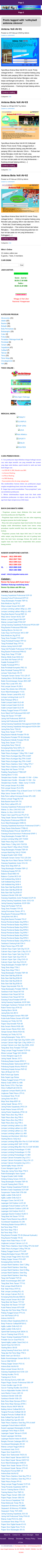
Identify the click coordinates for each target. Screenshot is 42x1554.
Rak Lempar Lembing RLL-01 (12, 1291)
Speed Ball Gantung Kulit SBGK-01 (14, 1332)
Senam (4, 345)
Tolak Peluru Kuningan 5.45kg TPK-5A (15, 1249)
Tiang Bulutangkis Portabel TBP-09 (14, 850)
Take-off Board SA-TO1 (10, 1072)
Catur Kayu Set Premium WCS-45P (14, 633)
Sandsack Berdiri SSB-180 (11, 895)
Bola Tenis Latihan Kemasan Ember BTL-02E (18, 796)
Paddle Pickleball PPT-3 (10, 665)
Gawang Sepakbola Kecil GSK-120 (14, 1372)
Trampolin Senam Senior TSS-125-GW (16, 858)
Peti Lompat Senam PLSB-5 (12, 686)
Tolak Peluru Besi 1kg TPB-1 (12, 1123)
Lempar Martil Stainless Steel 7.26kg (15, 1265)
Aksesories (5, 318)
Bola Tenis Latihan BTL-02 (11, 804)
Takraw (4, 353)
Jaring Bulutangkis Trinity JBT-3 (13, 1037)
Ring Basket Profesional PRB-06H (14, 627)
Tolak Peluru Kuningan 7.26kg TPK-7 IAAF (17, 753)
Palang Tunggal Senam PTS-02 (13, 1080)
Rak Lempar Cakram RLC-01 (12, 1294)
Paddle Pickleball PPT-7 (10, 662)
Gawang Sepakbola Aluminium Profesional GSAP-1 (20, 826)
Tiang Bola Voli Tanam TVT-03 (12, 1216)
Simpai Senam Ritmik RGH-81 (13, 1032)
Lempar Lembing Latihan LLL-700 (14, 1131)
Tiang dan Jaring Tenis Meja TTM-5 (14, 1171)
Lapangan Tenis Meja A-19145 (12, 1431)
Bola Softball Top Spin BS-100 (12, 1420)
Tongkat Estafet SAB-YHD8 (11, 855)
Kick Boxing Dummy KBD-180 (12, 1380)
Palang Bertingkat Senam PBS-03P (14, 1016)
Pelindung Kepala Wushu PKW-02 (14, 1067)
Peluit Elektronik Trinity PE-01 (12, 1503)
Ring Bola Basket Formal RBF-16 (14, 614)
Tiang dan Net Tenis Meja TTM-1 (13, 1353)
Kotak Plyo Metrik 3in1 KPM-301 (13, 689)
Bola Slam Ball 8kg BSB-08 (11, 890)
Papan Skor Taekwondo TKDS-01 (14, 1455)
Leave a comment (7, 35)
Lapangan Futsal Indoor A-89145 (13, 1425)
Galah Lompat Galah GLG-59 (12, 708)
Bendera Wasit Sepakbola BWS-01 (14, 1321)
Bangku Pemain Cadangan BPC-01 (14, 1441)
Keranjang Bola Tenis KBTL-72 (12, 748)
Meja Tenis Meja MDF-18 (10, 1101)
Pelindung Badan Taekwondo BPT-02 (15, 1064)
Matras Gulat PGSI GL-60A (11, 1519)
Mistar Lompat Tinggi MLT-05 (12, 799)
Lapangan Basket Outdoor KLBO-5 (14, 1214)
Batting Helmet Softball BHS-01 (13, 1409)
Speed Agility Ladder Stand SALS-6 (14, 1342)
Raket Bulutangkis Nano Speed (13, 1174)
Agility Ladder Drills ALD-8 (11, 1195)
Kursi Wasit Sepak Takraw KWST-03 (15, 1457)
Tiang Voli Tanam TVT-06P (11, 716)
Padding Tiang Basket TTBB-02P (13, 772)
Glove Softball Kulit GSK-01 (11, 1088)
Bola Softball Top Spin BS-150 (12, 1417)
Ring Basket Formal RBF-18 (12, 1471)
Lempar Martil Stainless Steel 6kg (14, 1267)
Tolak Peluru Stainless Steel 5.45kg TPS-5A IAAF (20, 1246)
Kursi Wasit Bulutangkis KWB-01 (13, 823)
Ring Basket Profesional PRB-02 (13, 652)
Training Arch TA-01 (8, 1377)
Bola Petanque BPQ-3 (9, 700)
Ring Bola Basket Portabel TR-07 (13, 919)
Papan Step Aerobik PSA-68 (12, 1024)
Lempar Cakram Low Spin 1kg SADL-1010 (17, 1045)
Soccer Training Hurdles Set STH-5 (14, 1388)
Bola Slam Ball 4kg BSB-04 (11, 981)
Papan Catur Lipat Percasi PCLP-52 (15, 815)
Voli (10, 96)
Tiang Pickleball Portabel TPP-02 (13, 641)
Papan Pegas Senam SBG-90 (12, 1498)
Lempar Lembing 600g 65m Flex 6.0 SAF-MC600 (20, 1141)
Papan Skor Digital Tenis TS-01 (13, 1527)
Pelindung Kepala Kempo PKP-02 (14, 1069)
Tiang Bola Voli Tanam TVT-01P (13, 1305)
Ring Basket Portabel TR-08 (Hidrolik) (15, 737)
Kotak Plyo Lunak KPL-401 (11, 684)
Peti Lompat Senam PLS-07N (12, 788)
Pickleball (4, 342)
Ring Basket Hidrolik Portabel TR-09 (15, 740)
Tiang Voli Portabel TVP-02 (11, 1278)
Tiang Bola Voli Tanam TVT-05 (12, 769)
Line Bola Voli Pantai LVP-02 (12, 660)
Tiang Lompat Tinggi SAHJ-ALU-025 (15, 1257)
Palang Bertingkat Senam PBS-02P (14, 1254)
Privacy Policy (30, 1539)
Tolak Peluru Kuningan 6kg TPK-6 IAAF (16, 756)
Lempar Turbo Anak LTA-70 (11, 673)
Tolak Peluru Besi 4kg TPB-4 (12, 1115)
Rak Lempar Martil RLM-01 (11, 1286)
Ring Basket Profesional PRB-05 (13, 820)
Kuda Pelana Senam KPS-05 (12, 1109)
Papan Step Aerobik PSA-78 (12, 986)
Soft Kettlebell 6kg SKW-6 (11, 882)
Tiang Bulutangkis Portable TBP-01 (14, 601)
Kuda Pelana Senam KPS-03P (12, 1307)
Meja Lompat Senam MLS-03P (13, 1299)
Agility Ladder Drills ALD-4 (11, 1198)
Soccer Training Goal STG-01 (12, 1334)
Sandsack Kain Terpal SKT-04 (12, 994)
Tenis (3, 355)
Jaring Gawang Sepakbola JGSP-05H (15, 903)
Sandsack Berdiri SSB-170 (11, 1398)
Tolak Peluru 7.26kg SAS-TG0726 (14, 844)
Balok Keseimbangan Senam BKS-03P (16, 681)
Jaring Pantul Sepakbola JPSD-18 (14, 1112)
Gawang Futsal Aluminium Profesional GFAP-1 (19, 834)
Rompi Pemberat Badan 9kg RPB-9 (14, 938)
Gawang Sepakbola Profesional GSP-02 (16, 807)
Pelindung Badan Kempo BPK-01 (13, 1224)
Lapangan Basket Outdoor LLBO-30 (14, 1208)
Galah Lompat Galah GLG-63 (12, 705)
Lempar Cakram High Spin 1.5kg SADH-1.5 (17, 1042)
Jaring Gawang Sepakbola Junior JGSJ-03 (17, 901)
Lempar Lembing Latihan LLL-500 (14, 1125)
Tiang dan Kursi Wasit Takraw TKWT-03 (16, 860)
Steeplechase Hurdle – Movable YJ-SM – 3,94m (19, 777)
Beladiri (4, 326)
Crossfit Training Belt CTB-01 (12, 1184)
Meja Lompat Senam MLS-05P (13, 606)
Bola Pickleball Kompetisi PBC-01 (14, 668)
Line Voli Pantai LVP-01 (10, 1315)
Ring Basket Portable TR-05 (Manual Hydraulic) (19, 1235)
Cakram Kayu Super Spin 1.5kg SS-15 (16, 951)
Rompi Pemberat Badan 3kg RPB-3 (14, 922)
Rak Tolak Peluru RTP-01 (11, 1289)
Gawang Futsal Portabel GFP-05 (13, 1000)
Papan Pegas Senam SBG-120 (13, 1495)
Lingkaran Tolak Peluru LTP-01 (12, 1093)
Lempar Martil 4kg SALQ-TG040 (13, 852)
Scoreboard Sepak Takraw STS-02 (14, 1468)
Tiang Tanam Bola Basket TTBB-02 (14, 828)
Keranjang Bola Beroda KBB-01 (13, 1297)
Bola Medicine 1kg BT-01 (10, 603)
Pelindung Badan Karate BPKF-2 (13, 1061)
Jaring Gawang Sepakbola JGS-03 (14, 1514)
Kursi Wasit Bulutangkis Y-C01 (12, 692)
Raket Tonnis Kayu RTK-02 (11, 1008)
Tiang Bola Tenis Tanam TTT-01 (13, 1283)
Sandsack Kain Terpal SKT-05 (12, 992)
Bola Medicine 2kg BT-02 (10, 635)
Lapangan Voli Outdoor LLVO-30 (13, 1203)
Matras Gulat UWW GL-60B (12, 1083)
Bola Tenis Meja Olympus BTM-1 (13, 1404)
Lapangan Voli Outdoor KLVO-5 (13, 1211)
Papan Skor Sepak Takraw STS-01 (14, 1465)
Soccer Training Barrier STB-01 (13, 1490)
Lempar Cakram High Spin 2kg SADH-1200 (17, 1040)
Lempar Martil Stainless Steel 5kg (14, 1273)
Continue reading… (9, 92)
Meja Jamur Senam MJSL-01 (12, 793)
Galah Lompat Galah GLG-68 (12, 702)
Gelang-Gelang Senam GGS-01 (13, 1179)
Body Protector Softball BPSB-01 (13, 1324)
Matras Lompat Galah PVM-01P (13, 622)
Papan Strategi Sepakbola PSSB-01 (14, 1337)
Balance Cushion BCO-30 (11, 876)
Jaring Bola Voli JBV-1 (9, 917)
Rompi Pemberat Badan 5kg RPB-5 (14, 927)
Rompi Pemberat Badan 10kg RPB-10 (15, 941)
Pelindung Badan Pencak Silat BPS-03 (15, 831)
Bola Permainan (7, 329)
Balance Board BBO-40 (10, 874)
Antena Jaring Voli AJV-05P (11, 646)
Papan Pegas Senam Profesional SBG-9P (17, 1382)
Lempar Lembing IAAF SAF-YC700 (14, 1144)
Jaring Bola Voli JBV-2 (9, 1099)
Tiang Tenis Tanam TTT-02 (11, 743)
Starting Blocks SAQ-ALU (11, 1139)
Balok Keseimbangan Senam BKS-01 (15, 1358)
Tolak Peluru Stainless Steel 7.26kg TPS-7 (17, 764)
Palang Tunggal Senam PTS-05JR (14, 710)
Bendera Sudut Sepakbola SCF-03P (15, 1190)
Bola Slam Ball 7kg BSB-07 (11, 892)
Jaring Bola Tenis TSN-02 (11, 745)
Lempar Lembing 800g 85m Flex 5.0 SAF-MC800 (20, 1147)
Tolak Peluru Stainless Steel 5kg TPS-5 (16, 767)
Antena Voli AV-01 (11, 29)
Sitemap (11, 1539)
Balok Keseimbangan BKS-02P (13, 1281)
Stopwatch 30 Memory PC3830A (13, 1508)
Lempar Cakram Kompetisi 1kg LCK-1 (15, 1163)
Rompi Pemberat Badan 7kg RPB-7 (14, 933)
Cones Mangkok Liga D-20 (11, 1168)
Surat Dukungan (27, 1535)
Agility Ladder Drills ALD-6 (11, 1329)
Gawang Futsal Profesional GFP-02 (14, 598)
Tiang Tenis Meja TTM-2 (10, 967)
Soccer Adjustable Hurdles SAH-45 (14, 1390)
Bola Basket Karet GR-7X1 (11, 801)
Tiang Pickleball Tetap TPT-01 (12, 644)
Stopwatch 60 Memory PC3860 (13, 1506)
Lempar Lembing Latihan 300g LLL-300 (16, 609)
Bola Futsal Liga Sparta (10, 1075)
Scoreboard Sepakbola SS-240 (13, 1222)
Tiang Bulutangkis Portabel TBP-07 (14, 965)
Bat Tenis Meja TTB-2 (9, 1232)
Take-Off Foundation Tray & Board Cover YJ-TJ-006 (21, 791)
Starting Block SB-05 (9, 1348)
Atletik (3, 321)
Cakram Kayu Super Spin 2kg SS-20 (15, 949)
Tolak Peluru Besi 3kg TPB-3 (12, 1117)
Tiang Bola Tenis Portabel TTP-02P (14, 1048)
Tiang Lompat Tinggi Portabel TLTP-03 (15, 1050)
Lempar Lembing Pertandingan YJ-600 (15, 1150)
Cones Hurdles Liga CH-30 (11, 1385)
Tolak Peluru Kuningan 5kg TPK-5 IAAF (16, 759)
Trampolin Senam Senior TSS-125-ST (15, 676)
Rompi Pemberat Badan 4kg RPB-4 (14, 925)
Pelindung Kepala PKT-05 (11, 871)
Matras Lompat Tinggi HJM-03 (12, 1447)
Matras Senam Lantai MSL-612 (13, 694)
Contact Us (16, 1535)
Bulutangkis (5, 331)
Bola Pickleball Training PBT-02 (13, 670)
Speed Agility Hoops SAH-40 (12, 1166)
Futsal (3, 337)
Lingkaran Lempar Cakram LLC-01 (14, 1243)
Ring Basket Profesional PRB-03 (13, 914)
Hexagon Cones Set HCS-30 (12, 1200)
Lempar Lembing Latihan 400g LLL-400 (16, 611)
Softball (4, 350)
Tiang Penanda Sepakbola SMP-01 (14, 1487)
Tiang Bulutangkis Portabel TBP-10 (14, 836)
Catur (3, 334)
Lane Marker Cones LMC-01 (12, 1393)
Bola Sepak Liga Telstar (10, 1077)
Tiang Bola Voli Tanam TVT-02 (12, 1302)
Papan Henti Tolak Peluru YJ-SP (13, 1241)
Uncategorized (6, 361)
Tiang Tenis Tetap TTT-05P (11, 654)
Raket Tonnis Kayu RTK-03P (12, 946)
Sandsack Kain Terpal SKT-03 (12, 997)
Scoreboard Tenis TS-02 (10, 1096)
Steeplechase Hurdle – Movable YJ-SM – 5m (18, 780)
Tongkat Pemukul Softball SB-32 (13, 1415)
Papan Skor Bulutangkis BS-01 (13, 1530)
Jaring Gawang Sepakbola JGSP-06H (15, 1002)
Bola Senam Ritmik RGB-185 (12, 1026)
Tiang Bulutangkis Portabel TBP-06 (14, 989)
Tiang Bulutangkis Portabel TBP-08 (14, 973)
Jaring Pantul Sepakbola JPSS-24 (14, 1107)
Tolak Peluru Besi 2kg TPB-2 (12, 1120)
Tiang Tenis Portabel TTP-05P (12, 638)
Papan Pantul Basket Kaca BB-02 (14, 1219)
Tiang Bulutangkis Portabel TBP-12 (14, 868)
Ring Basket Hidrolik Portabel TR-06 (15, 735)
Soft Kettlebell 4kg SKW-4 (11, 884)
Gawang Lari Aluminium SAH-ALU (14, 1136)
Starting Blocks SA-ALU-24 (11, 630)
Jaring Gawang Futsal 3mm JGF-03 (15, 1350)
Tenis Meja (5, 358)
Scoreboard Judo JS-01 (10, 1449)
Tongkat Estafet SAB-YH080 (12, 1176)
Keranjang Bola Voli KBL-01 (11, 1262)
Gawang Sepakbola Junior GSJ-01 (14, 863)
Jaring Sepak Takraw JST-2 (11, 1104)
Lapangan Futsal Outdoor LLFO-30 (14, 1206)
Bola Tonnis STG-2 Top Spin (12, 1085)
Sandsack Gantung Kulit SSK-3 (13, 943)
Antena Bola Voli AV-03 (14, 102)
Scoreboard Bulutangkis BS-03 (13, 1444)
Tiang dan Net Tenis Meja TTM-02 (14, 1310)
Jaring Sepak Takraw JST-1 (11, 1058)
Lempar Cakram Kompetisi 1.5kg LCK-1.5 (17, 1160)
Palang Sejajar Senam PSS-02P (13, 1259)
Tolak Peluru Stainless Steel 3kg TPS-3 (16, 1476)
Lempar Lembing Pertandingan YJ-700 (15, 1152)
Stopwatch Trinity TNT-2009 (11, 1511)
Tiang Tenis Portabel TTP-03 (12, 909)
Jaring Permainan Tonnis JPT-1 (13, 911)
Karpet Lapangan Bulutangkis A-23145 (15, 1428)
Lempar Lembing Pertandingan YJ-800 (15, 1155)
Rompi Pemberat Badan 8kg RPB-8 (14, 935)
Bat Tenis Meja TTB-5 (9, 1227)
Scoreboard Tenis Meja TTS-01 (13, 1522)
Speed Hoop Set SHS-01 (10, 1345)
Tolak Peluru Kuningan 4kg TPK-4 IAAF (16, 761)
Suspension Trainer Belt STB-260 (13, 1192)
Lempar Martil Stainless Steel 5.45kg (15, 1270)
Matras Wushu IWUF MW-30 (12, 1407)
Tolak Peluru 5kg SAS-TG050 (12, 842)
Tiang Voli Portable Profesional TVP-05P (16, 649)
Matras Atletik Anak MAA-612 (12, 657)
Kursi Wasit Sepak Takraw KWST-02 (15, 1460)
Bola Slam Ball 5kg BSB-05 (11, 978)
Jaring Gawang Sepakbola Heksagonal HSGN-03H (20, 727)
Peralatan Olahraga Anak (10, 339)
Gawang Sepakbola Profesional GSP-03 (16, 595)
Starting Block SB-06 (9, 1010)
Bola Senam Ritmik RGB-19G (12, 751)
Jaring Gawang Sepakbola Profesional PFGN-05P (20, 625)
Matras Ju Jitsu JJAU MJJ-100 (13, 809)
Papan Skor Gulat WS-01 (10, 1452)
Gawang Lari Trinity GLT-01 (11, 1034)
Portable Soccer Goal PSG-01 (12, 1340)
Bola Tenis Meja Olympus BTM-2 (13, 1401)
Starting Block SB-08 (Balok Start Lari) (15, 678)
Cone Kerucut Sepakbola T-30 (12, 1500)
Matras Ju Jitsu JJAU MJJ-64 (12, 812)
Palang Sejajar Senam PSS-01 (12, 1364)
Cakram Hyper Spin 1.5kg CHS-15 (14, 959)
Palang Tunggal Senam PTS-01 (13, 1313)
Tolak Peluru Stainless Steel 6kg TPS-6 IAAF (18, 1423)
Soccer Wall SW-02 (8, 1361)
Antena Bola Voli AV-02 (14, 175)
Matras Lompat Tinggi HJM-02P (13, 619)
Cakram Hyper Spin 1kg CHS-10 (13, 957)
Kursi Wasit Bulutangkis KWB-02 (13, 1463)
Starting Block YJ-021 (9, 775)
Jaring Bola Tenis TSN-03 (11, 729)
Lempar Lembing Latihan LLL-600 (14, 1128)
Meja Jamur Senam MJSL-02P (13, 617)
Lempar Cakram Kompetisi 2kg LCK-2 (15, 1158)
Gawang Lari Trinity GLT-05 (11, 1021)
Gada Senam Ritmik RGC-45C (13, 1029)
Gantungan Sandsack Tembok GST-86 (16, 1005)
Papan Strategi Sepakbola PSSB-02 (14, 1187)
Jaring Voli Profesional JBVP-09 (13, 718)
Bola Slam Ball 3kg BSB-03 (11, 984)
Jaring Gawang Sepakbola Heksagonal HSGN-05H (20, 724)
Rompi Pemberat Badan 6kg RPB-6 (14, 930)
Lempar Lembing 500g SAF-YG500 (14, 839)
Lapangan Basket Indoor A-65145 (13, 1439)
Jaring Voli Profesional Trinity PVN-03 (15, 1516)
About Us (7, 1535)
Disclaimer (19, 1539)
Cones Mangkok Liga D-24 (11, 1056)
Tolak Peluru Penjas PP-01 (11, 1481)
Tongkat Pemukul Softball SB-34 (13, 1412)
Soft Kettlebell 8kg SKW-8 (11, 879)
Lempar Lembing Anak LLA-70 (12, 697)
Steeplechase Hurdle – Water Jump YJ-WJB (18, 783)
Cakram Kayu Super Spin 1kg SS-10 (15, 954)
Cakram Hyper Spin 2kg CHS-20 (13, 962)
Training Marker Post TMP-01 (12, 1492)
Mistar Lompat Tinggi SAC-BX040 (14, 1053)
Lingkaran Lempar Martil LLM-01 (13, 1091)
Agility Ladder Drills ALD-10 (11, 1326)
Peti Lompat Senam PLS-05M (12, 785)
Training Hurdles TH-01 (10, 1374)
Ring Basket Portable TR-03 (12, 1238)
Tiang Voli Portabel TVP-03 (11, 906)
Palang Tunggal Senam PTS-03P (13, 1251)
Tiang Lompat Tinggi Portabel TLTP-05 (15, 1484)
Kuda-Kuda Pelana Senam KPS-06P (15, 1018)
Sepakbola (5, 347)
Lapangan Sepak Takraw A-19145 (14, 1433)
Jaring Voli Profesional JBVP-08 (13, 721)
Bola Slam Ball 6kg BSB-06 (11, 975)
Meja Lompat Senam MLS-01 (12, 1369)
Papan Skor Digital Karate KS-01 (13, 1524)
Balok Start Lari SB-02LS (10, 1356)
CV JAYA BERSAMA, (7, 1546)
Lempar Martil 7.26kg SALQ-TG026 (14, 847)
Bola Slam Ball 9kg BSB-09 (11, 887)
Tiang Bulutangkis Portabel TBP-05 (14, 1182)
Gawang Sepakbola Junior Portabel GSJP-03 (18, 898)
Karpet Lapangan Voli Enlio (11, 1436)
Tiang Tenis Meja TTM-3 (10, 970)
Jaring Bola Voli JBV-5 (9, 1013)
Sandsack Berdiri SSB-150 (11, 1396)
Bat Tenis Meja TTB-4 (9, 1230)
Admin (26, 33)
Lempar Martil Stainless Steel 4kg (14, 1275)
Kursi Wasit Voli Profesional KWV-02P (15, 713)
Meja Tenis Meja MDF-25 (10, 866)
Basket (4, 323)
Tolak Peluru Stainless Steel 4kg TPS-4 (16, 1479)
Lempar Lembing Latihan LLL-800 (14, 1133)
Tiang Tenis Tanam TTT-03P (11, 732)
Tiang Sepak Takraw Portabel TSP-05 (15, 818)
